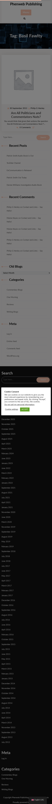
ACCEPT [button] (25, 409)
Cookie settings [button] (11, 409)
